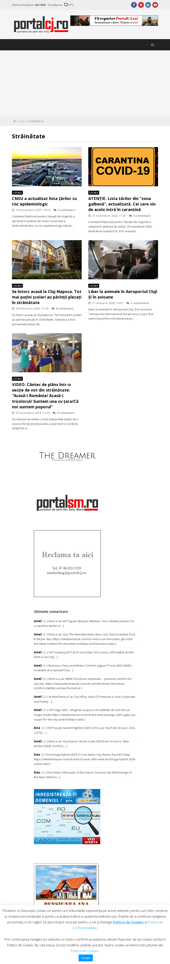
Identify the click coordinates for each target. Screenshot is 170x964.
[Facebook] (134, 5)
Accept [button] (85, 958)
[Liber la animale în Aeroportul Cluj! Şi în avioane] (123, 259)
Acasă (21, 121)
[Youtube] (155, 5)
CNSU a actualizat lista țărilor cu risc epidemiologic (44, 201)
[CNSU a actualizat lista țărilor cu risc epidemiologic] (47, 166)
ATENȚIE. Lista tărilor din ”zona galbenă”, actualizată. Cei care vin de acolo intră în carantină (122, 204)
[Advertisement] (85, 83)
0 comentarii (66, 210)
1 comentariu (140, 303)
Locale (17, 192)
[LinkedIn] (148, 5)
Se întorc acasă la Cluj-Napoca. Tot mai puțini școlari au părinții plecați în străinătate (46, 297)
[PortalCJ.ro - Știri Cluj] (41, 31)
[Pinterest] (141, 5)
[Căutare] (152, 44)
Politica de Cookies (128, 922)
